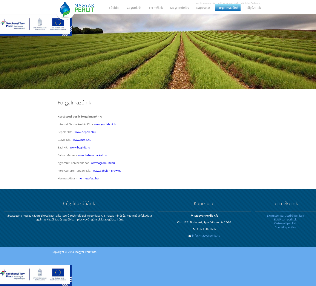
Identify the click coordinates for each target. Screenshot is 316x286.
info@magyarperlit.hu (206, 235)
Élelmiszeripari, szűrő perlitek (285, 215)
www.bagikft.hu (80, 147)
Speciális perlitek (285, 227)
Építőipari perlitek (285, 219)
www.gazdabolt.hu (105, 124)
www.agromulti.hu (103, 163)
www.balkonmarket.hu (92, 155)
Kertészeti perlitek (285, 223)
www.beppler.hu (85, 132)
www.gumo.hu (82, 140)
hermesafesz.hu (88, 178)
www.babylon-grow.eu (107, 171)
